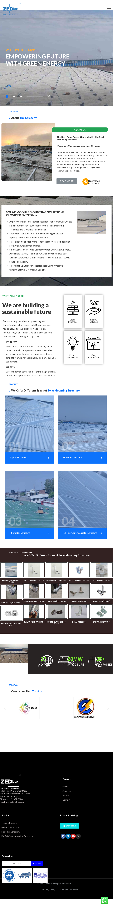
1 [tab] (7, 96)
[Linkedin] (68, 836)
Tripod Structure (9, 823)
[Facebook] (63, 836)
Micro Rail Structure (10, 831)
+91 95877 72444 (15, 799)
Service (66, 795)
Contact (66, 799)
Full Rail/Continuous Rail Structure (17, 836)
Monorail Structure (10, 827)
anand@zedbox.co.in (15, 802)
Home (65, 786)
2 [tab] (14, 96)
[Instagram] (78, 836)
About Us (67, 791)
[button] (66, 181)
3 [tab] (21, 96)
